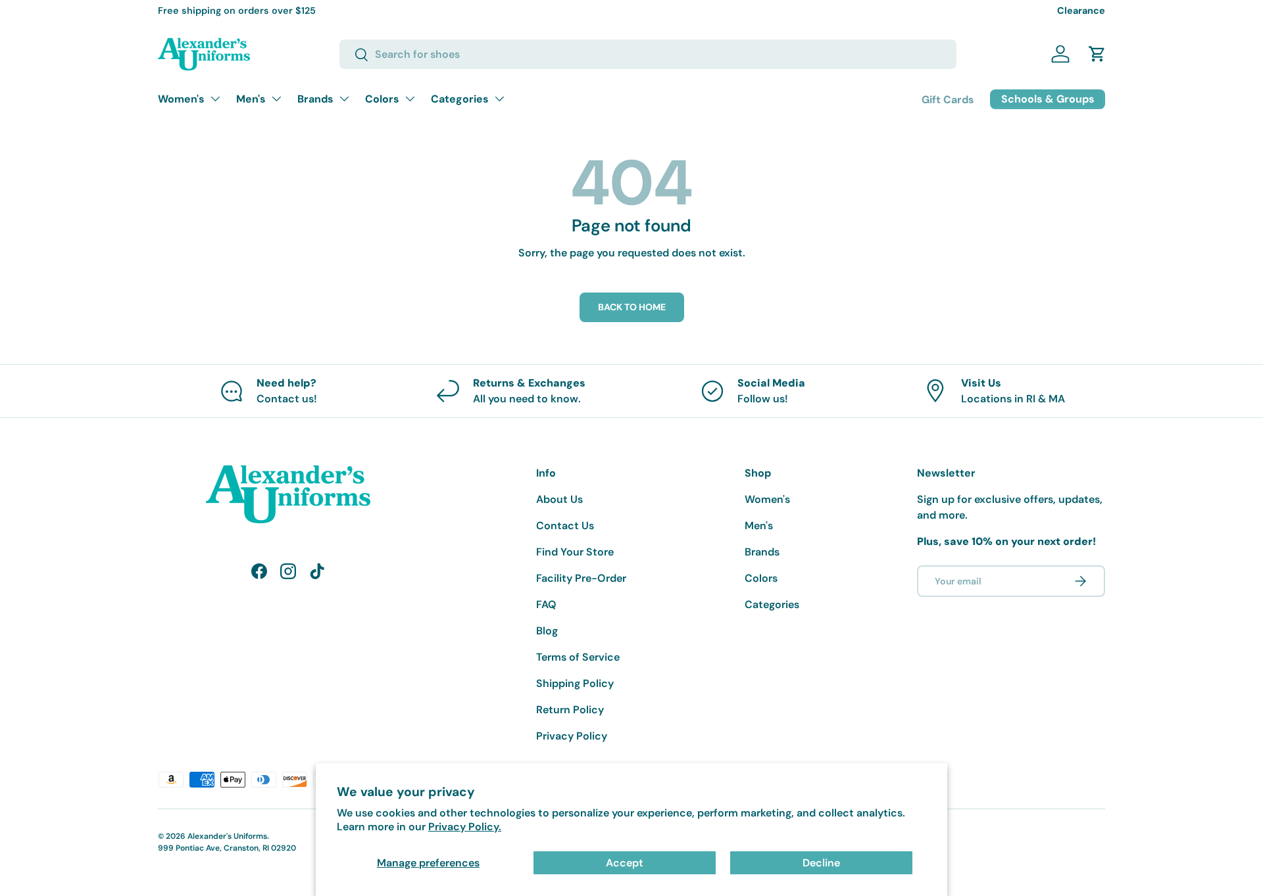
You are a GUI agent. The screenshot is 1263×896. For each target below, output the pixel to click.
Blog (547, 631)
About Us (559, 499)
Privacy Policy (571, 736)
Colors (382, 99)
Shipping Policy (575, 683)
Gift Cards (948, 99)
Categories (460, 99)
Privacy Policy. (464, 827)
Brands (315, 99)
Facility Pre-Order (581, 578)
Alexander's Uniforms (227, 836)
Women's (181, 99)
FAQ (546, 604)
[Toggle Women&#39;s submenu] (215, 98)
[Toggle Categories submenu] (499, 98)
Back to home (632, 307)
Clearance (1081, 10)
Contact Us (565, 525)
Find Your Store (575, 552)
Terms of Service (578, 657)
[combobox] (647, 54)
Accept (624, 863)
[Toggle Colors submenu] (410, 98)
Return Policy (570, 710)
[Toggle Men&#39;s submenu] (276, 98)
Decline (821, 863)
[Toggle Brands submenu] (344, 98)
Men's (251, 99)
